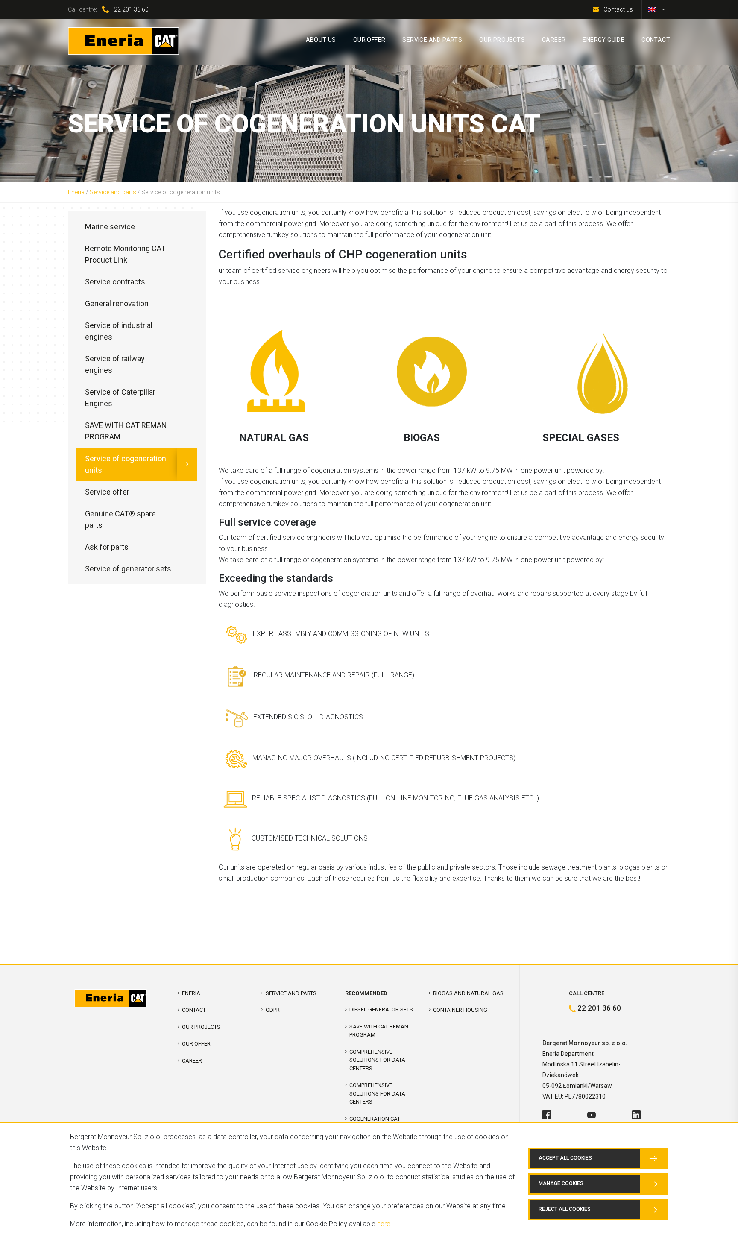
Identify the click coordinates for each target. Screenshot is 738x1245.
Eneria (76, 192)
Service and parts (113, 192)
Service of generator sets (128, 568)
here (383, 1224)
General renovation (117, 303)
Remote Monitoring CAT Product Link (125, 254)
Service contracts (115, 281)
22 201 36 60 (131, 9)
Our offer (196, 1043)
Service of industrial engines (118, 331)
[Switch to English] (652, 9)
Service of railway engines (115, 364)
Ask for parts (107, 546)
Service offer (107, 491)
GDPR (273, 1010)
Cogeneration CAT (374, 1119)
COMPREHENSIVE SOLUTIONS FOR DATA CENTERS (377, 1060)
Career (192, 1061)
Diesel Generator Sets (381, 1009)
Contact (194, 1010)
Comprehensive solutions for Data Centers (377, 1093)
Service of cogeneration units (125, 464)
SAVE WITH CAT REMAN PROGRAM (126, 431)
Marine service (110, 226)
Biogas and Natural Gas (468, 993)
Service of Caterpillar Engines (120, 397)
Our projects (201, 1027)
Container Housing (460, 1010)
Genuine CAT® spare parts (120, 519)
